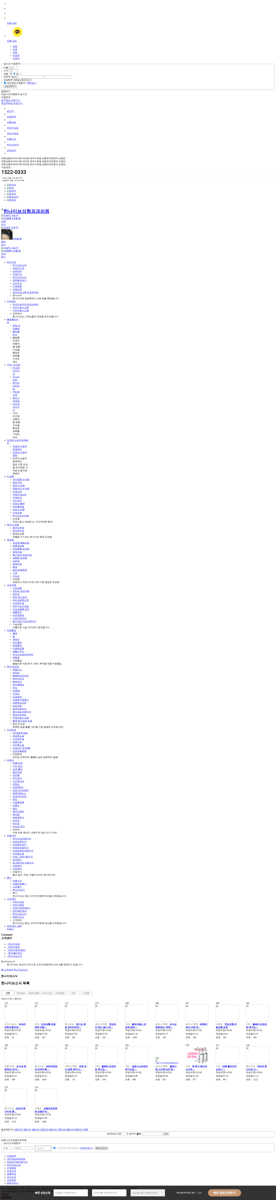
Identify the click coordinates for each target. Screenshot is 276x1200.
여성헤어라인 (19, 844)
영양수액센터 (19, 715)
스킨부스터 (18, 781)
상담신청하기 (10, 86)
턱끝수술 (17, 742)
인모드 (16, 694)
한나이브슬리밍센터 (23, 654)
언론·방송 (60, 993)
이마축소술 (18, 745)
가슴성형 (11, 585)
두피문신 (17, 860)
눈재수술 (17, 512)
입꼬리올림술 (19, 751)
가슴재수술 (18, 603)
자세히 (199, 1193)
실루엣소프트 (19, 703)
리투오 (16, 784)
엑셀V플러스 (19, 793)
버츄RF (16, 691)
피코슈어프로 (19, 796)
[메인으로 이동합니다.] (25, 207)
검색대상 (111, 1133)
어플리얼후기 (19, 884)
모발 (15, 52)
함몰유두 (17, 612)
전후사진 (11, 139)
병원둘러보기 (19, 280)
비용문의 (11, 117)
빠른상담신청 (101, 1148)
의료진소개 (18, 268)
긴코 (15, 573)
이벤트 (86, 993)
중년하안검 (18, 531)
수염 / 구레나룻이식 (23, 857)
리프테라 (17, 697)
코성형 (10, 540)
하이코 (16, 823)
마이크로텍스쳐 (21, 600)
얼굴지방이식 (19, 709)
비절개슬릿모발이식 (23, 850)
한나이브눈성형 (21, 515)
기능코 (16, 576)
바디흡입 (17, 642)
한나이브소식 (19, 277)
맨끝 (85, 1129)
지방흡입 (11, 630)
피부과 (10, 760)
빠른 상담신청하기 (224, 1193)
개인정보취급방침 (16, 1159)
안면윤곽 (11, 730)
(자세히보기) (86, 1148)
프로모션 (11, 150)
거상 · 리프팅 (13, 365)
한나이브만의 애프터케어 (26, 304)
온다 (15, 688)
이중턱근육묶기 (21, 700)
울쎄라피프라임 (21, 675)
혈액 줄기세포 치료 (22, 721)
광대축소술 (18, 736)
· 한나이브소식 (14, 956)
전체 (8, 993)
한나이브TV (19, 890)
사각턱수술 (18, 739)
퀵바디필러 (18, 811)
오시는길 (17, 283)
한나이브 (11, 262)
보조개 (16, 820)
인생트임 (17, 497)
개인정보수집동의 (15, 83)
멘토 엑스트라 (20, 597)
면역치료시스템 (21, 718)
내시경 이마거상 (16, 407)
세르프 (16, 672)
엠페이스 (17, 669)
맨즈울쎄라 (18, 684)
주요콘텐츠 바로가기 (11, 103)
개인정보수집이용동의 (67, 1148)
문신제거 (17, 778)
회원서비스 (18, 917)
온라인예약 (12, 133)
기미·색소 (18, 766)
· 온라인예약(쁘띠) (16, 950)
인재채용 (17, 286)
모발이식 (11, 835)
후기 (9, 878)
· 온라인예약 (13, 947)
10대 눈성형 (19, 509)
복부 (15, 633)
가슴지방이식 (19, 618)
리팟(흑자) (18, 787)
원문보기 (31, 83)
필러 (15, 808)
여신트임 (17, 500)
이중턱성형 (18, 648)
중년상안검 (18, 528)
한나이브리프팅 (16, 386)
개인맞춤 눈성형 (21, 479)
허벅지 (16, 639)
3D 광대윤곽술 (20, 733)
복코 (15, 567)
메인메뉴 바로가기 (10, 100)
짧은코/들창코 (20, 570)
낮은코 (16, 561)
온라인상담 (12, 128)
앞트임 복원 (19, 503)
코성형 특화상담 (21, 543)
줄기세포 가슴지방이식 (24, 621)
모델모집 (17, 289)
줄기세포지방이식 (22, 712)
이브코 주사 (19, 826)
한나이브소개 (19, 265)
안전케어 (11, 301)
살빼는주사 (18, 651)
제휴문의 (11, 1174)
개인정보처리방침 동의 (185, 1193)
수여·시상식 (47, 993)
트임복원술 (18, 506)
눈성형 (10, 476)
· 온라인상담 (13, 944)
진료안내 (17, 274)
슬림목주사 (18, 817)
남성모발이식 (19, 841)
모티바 (16, 594)
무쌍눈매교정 (19, 494)
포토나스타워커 (21, 790)
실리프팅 (17, 706)
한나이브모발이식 (22, 838)
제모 (15, 799)
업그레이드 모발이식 (23, 863)
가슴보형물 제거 (21, 609)
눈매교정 (17, 491)
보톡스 (16, 805)
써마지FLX (18, 678)
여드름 (16, 775)
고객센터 (11, 899)
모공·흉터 (18, 769)
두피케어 (17, 869)
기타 (73, 993)
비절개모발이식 (21, 847)
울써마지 (17, 681)
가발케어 (17, 866)
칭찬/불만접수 (20, 911)
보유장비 (17, 271)
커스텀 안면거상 (16, 371)
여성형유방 (18, 615)
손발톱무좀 (18, 802)
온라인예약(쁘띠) (21, 908)
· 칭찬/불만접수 (15, 953)
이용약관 (11, 1156)
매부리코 (17, 564)
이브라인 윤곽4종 (21, 748)
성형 (15, 46)
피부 (15, 49)
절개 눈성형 (19, 485)
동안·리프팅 (13, 666)
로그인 (10, 111)
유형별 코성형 (20, 558)
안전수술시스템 (21, 307)
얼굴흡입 (17, 645)
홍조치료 (17, 772)
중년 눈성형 (13, 525)
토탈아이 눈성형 (21, 488)
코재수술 (17, 552)
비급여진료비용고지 (17, 1162)
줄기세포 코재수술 (22, 555)
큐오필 (16, 814)
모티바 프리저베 (21, 591)
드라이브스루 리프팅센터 (26, 292)
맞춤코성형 (18, 546)
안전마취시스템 (21, 310)
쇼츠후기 (17, 887)
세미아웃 (17, 482)
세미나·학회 (33, 993)
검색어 (135, 1133)
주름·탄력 (18, 763)
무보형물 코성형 (21, 549)
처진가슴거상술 (21, 606)
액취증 (16, 657)
